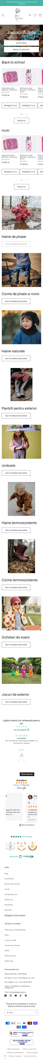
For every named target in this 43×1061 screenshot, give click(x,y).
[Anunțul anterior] (2, 3)
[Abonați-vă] (35, 1012)
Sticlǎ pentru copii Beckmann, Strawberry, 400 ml (28, 90)
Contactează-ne (11, 894)
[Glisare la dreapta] (26, 114)
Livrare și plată (10, 940)
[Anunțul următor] (40, 3)
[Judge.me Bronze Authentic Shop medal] (10, 846)
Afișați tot (21, 121)
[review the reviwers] (20, 803)
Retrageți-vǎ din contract (15, 915)
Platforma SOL (10, 956)
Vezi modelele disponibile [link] (16, 244)
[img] (21, 726)
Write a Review (27, 774)
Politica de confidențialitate (15, 930)
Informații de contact (30, 1056)
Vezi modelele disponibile (16, 301)
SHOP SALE (21, 43)
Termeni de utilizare (12, 945)
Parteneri (8, 910)
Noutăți (6, 130)
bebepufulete (16, 1049)
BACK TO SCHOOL (21, 50)
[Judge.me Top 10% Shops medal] (21, 846)
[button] (2, 15)
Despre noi (9, 899)
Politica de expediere (15, 1056)
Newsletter (9, 905)
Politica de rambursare (29, 1049)
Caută (7, 889)
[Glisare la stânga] (16, 114)
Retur (7, 935)
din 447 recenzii (20, 730)
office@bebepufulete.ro (18, 992)
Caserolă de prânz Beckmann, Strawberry (9, 89)
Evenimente (9, 879)
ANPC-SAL (9, 961)
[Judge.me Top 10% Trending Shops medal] (32, 846)
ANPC (7, 950)
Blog (6, 873)
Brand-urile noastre (12, 884)
